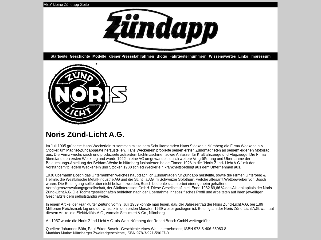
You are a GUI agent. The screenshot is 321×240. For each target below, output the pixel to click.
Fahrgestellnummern (188, 56)
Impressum (260, 56)
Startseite (59, 56)
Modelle (99, 56)
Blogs (162, 56)
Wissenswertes (222, 56)
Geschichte (80, 56)
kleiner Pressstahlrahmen (131, 56)
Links (243, 56)
